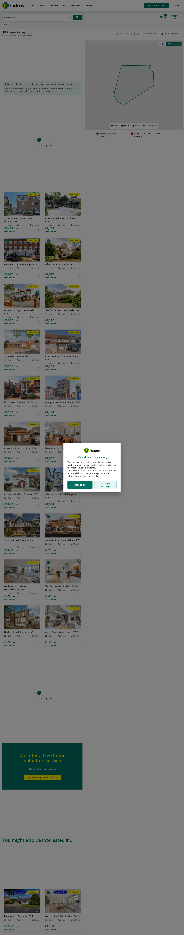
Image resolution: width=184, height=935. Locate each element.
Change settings (105, 485)
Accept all (79, 484)
